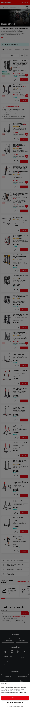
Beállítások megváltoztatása (15, 702)
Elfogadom (15, 698)
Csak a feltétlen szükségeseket (15, 706)
